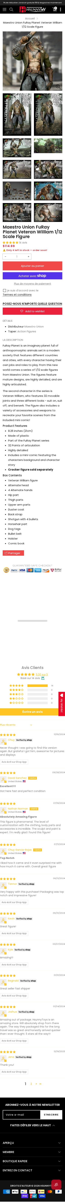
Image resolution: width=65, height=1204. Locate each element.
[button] (4, 9)
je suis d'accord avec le (22, 290)
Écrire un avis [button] (32, 712)
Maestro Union (34, 326)
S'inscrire (51, 1114)
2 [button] (31, 1084)
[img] (8, 735)
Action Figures (26, 331)
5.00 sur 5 (42, 674)
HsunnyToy (47, 1185)
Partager (14, 553)
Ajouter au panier (32, 266)
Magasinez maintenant (51, 3)
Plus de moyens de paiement (32, 283)
